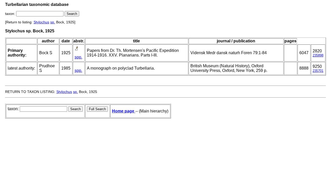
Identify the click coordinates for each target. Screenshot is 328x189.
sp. (52, 22)
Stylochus (41, 22)
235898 (318, 55)
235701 (318, 71)
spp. (78, 57)
